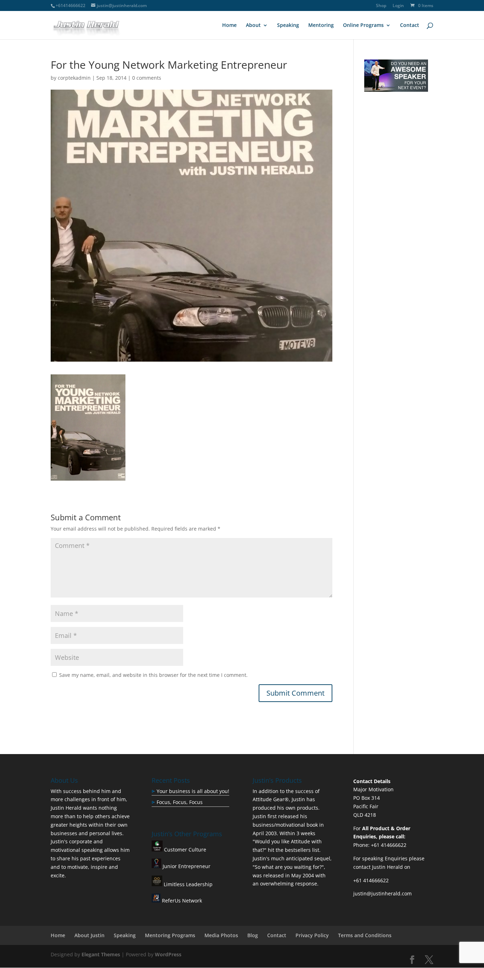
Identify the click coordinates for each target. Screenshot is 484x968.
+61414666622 (70, 5)
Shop (381, 6)
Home (229, 25)
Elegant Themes (100, 954)
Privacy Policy (312, 935)
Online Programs (363, 25)
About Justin (89, 935)
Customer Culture (184, 849)
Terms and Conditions (365, 935)
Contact (409, 25)
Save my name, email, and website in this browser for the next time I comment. (153, 675)
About (253, 25)
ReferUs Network (181, 900)
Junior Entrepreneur (185, 866)
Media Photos (221, 935)
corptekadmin (74, 77)
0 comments (146, 77)
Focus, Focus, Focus (180, 802)
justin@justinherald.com (382, 893)
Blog (252, 935)
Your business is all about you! (193, 791)
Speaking (288, 25)
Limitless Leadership (187, 884)
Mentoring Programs (170, 935)
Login (398, 6)
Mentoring (321, 25)
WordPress (168, 954)
